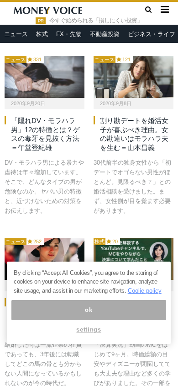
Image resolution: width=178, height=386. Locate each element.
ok (88, 309)
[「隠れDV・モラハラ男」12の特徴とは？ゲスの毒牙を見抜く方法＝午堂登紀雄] (44, 77)
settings (88, 329)
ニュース (16, 34)
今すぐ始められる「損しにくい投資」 (95, 20)
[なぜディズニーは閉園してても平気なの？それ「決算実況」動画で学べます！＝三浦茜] (133, 259)
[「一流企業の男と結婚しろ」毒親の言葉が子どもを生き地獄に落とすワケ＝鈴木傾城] (44, 259)
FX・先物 (69, 34)
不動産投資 (105, 34)
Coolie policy (145, 290)
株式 (42, 34)
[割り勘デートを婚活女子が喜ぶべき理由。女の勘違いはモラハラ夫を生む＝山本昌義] (133, 77)
